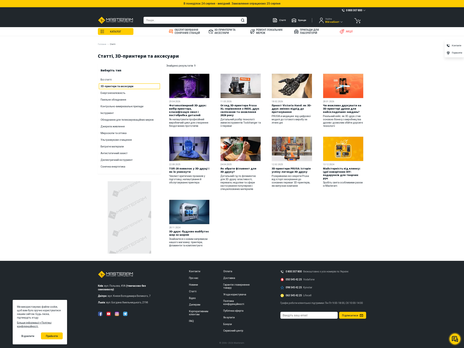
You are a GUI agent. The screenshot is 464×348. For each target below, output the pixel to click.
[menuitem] (186, 31)
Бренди (302, 20)
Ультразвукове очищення (116, 139)
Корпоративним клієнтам (198, 313)
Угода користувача (234, 294)
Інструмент (107, 113)
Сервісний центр (233, 330)
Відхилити (27, 336)
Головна (102, 44)
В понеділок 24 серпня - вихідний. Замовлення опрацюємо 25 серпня (232, 3)
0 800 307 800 (294, 271)
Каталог (115, 31)
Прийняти (52, 336)
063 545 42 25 (294, 295)
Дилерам (194, 304)
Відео (192, 298)
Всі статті (106, 79)
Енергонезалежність (113, 93)
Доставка (229, 278)
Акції (349, 31)
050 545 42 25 (294, 279)
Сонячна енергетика (113, 166)
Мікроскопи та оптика (114, 133)
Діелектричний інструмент (117, 159)
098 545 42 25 (294, 287)
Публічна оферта (233, 310)
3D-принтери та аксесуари (117, 86)
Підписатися (350, 315)
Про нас (193, 278)
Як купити (229, 317)
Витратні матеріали (112, 146)
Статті (282, 20)
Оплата (227, 271)
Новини (193, 284)
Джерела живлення (113, 126)
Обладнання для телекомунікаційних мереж (127, 119)
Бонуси (227, 324)
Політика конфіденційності (233, 302)
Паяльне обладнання (113, 99)
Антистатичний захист (114, 153)
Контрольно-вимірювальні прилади (122, 106)
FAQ (191, 321)
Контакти (194, 271)
